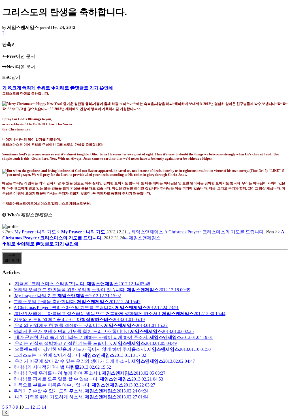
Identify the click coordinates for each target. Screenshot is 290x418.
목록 (12, 258)
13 (38, 407)
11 (27, 407)
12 (32, 407)
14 (44, 407)
